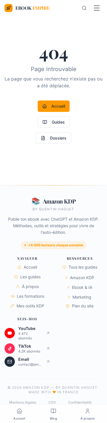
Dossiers (58, 138)
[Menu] (96, 8)
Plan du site (83, 305)
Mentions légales (22, 402)
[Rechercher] (84, 8)
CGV (52, 402)
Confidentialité (80, 402)
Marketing (79, 297)
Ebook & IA (79, 287)
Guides (58, 122)
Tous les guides (82, 267)
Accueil (58, 106)
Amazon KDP (79, 277)
